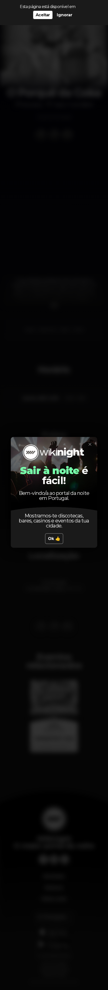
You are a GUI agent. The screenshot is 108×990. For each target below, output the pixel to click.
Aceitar (43, 15)
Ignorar (64, 15)
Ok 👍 (54, 538)
